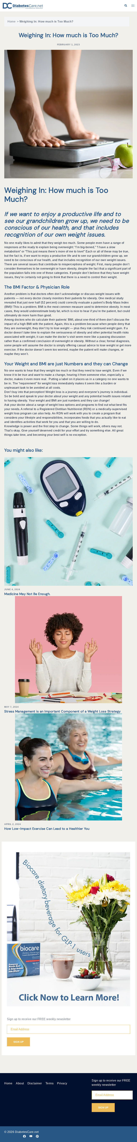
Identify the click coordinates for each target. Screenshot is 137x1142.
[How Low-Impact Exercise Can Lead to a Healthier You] (68, 766)
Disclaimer (34, 1083)
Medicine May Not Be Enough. (27, 594)
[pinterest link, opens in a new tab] (37, 1136)
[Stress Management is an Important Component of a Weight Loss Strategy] (68, 649)
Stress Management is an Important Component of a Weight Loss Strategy (62, 711)
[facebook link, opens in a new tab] (24, 1136)
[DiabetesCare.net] (23, 5)
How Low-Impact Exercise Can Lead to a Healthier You (47, 829)
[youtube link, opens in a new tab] (30, 1136)
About (20, 1083)
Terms (49, 1083)
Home (11, 21)
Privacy (62, 1083)
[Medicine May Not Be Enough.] (68, 521)
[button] (125, 5)
